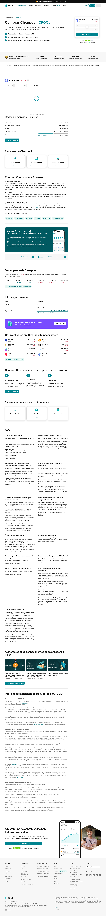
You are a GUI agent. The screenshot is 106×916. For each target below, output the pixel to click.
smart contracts (38, 724)
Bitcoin (44, 339)
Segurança (8, 878)
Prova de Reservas (42, 241)
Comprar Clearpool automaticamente (58, 416)
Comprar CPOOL (87, 34)
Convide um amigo (58, 873)
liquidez (24, 703)
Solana (10, 349)
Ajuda (55, 876)
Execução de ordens (26, 876)
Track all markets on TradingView (37, 114)
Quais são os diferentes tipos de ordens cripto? (58, 674)
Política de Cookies (75, 876)
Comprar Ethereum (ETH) (43, 868)
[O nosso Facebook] (100, 875)
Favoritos (23, 881)
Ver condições (27, 325)
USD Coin (44, 353)
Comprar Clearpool (12, 140)
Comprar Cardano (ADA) (43, 873)
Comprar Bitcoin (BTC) (43, 866)
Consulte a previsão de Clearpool (58, 164)
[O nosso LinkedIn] (93, 875)
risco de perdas (26, 65)
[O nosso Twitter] (87, 875)
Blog (55, 881)
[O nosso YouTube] (90, 875)
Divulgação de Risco (75, 868)
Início (6, 866)
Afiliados (56, 878)
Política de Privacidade (76, 874)
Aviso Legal (73, 888)
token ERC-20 (15, 764)
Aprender (56, 883)
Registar (92, 5)
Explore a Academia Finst (16, 683)
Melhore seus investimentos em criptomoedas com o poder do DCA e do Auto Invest (36, 675)
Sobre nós (56, 866)
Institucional (8, 868)
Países (6, 881)
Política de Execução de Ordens (76, 882)
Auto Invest (24, 871)
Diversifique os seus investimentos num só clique (36, 416)
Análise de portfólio (26, 879)
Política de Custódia (75, 879)
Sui (43, 349)
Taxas (6, 873)
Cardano (10, 339)
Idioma (88, 863)
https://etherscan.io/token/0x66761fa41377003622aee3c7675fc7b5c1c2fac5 (52, 312)
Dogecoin (11, 344)
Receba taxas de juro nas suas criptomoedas (15, 416)
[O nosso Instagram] (96, 875)
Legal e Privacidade (80, 903)
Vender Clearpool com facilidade (15, 164)
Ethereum (45, 344)
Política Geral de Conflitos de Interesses (76, 871)
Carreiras (60, 871)
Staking (23, 868)
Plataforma (7, 871)
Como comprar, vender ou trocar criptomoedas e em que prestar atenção (14, 675)
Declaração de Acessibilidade (74, 885)
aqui (37, 207)
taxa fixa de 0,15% (31, 239)
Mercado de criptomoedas (24, 874)
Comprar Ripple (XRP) (43, 871)
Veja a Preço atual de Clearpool (36, 164)
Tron (9, 353)
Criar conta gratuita (23, 843)
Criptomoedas (8, 876)
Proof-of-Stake (20, 777)
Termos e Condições (75, 866)
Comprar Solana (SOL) (43, 876)
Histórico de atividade (27, 884)
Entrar (86, 5)
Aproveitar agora (60, 323)
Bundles (23, 866)
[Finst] (9, 5)
